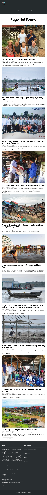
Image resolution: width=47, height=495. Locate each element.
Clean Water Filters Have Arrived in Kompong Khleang (21, 390)
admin (7, 61)
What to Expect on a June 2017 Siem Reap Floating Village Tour (23, 346)
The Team (13, 10)
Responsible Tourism (21, 10)
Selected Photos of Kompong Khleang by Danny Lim (22, 99)
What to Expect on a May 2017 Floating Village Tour (21, 266)
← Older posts (8, 438)
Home (3, 10)
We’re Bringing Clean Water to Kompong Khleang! (23, 185)
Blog (38, 10)
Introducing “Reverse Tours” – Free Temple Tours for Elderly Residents (23, 142)
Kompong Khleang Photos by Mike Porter (19, 429)
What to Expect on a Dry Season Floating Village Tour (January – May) (22, 226)
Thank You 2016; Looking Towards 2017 (18, 59)
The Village (29, 10)
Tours (8, 10)
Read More (26, 65)
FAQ (35, 10)
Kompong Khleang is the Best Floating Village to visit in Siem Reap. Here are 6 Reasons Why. (22, 306)
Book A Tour (5, 13)
